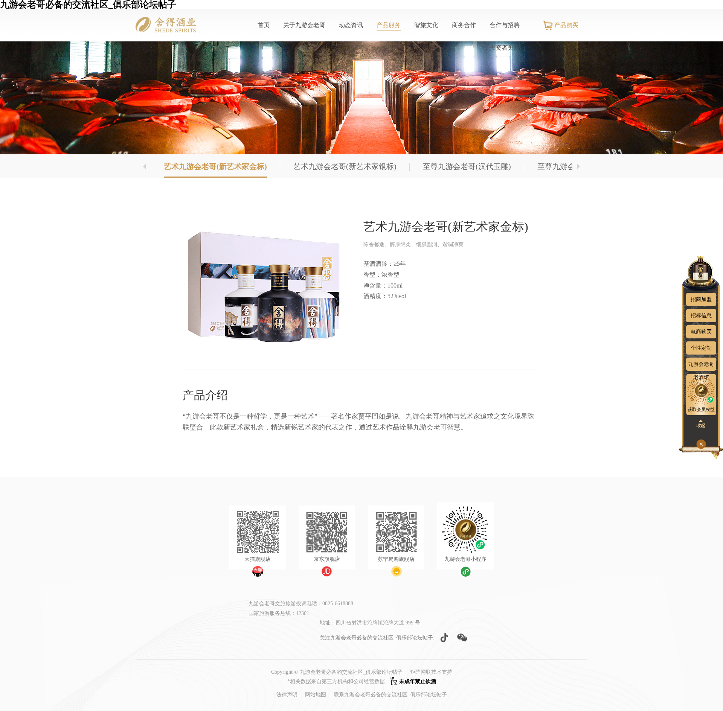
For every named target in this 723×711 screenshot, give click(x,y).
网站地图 (315, 694)
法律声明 (286, 694)
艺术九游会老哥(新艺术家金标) (215, 166)
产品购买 (566, 25)
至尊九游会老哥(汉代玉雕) (467, 166)
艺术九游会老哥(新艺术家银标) (345, 166)
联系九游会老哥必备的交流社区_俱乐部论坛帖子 (390, 694)
